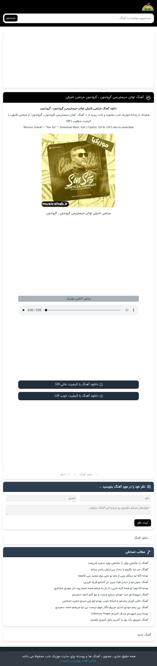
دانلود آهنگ (85, 474)
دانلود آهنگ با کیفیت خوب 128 (76, 396)
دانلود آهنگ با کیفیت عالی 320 (76, 384)
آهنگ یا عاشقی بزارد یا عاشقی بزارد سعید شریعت (118, 563)
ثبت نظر (142, 523)
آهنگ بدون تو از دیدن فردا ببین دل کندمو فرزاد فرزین (116, 582)
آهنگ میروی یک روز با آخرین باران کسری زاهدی (119, 620)
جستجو (11, 18)
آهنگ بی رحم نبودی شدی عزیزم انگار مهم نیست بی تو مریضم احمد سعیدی (101, 607)
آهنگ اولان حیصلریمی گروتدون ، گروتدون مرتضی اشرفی (105, 97)
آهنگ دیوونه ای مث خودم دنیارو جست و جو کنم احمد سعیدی (110, 595)
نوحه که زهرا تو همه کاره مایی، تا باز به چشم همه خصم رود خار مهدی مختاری (101, 588)
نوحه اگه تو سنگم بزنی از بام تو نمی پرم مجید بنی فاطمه (113, 576)
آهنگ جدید (144, 635)
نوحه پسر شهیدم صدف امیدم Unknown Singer (119, 614)
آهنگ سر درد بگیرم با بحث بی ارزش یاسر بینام (119, 569)
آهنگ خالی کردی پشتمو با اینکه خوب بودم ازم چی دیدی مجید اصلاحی (105, 601)
